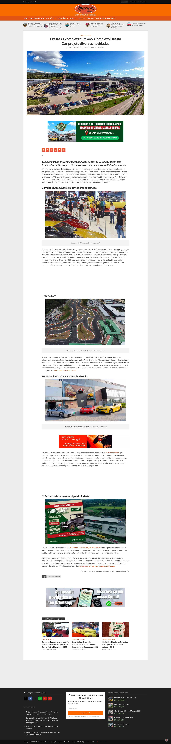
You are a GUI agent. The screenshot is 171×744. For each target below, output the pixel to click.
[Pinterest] (45, 698)
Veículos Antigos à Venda (34, 18)
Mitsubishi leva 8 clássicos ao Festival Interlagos (139, 24)
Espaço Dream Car (85, 35)
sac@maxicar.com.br (101, 742)
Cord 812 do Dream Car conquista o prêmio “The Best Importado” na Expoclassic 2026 (85, 644)
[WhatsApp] (40, 698)
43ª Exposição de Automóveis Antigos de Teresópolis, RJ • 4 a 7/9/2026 (117, 25)
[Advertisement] (85, 281)
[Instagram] (26, 698)
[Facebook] (30, 698)
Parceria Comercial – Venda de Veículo (101, 18)
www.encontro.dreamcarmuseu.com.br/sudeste (97, 566)
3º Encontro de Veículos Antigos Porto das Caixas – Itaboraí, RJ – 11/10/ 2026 (35, 24)
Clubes (81, 18)
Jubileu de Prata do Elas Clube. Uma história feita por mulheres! (96, 24)
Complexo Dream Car (54, 577)
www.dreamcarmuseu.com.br (65, 370)
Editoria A (86, 47)
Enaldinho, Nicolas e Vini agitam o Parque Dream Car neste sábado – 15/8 (115, 644)
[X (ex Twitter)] (35, 698)
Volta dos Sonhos (112, 453)
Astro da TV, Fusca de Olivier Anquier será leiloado (75, 24)
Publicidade (144, 2)
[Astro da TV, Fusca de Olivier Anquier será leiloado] (67, 25)
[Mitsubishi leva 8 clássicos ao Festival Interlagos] (129, 24)
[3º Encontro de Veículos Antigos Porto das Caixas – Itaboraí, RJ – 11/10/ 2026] (25, 25)
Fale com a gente (134, 2)
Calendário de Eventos (66, 18)
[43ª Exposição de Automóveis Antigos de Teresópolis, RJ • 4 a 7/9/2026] (108, 25)
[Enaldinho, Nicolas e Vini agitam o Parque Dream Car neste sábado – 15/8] (115, 629)
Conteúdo (50, 18)
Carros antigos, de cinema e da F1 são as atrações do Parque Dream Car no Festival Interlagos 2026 (56, 25)
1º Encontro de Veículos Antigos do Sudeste (83, 548)
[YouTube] (50, 698)
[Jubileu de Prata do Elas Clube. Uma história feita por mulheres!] (88, 25)
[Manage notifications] (166, 740)
